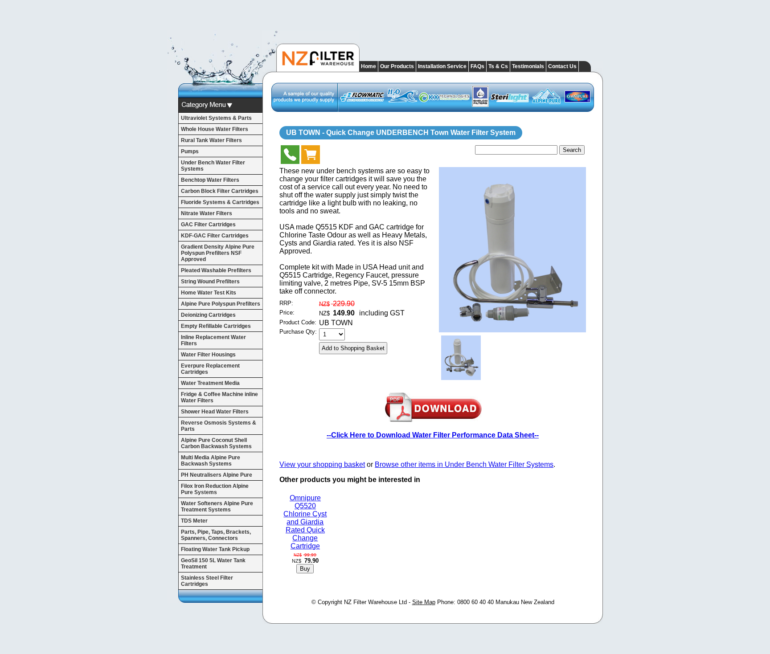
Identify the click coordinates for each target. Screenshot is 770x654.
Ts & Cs (498, 66)
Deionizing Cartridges (208, 315)
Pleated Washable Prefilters (216, 270)
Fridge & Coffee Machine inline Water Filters (219, 397)
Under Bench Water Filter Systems (213, 165)
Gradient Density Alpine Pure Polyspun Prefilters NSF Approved (217, 253)
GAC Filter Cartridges (208, 224)
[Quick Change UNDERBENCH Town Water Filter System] (512, 330)
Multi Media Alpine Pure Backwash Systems (210, 460)
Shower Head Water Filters (215, 412)
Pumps (190, 151)
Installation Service (442, 66)
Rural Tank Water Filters (211, 140)
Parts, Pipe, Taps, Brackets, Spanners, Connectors (216, 535)
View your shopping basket (322, 464)
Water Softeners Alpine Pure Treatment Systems (217, 506)
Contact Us (562, 66)
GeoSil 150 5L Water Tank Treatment (213, 563)
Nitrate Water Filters (206, 213)
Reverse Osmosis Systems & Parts (218, 426)
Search (572, 150)
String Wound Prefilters (210, 281)
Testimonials (528, 66)
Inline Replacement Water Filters (213, 340)
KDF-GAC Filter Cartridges (215, 236)
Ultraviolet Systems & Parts (216, 118)
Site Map (423, 602)
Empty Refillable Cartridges (216, 326)
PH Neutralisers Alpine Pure (216, 475)
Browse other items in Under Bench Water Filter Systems (464, 464)
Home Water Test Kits (208, 293)
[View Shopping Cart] (310, 156)
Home (368, 66)
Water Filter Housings (208, 355)
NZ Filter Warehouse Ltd (375, 602)
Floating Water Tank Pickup (215, 549)
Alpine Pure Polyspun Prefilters (220, 304)
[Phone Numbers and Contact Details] (290, 156)
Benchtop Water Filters (210, 180)
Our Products (397, 66)
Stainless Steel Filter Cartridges (207, 581)
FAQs (477, 66)
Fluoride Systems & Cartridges (220, 202)
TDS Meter (194, 521)
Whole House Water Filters (214, 129)
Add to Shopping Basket (353, 348)
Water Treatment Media (210, 383)
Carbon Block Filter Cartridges (219, 191)
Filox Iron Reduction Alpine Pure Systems (215, 489)
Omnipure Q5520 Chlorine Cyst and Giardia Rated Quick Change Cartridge (305, 522)
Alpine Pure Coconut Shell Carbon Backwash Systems (216, 443)
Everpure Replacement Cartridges (210, 369)
